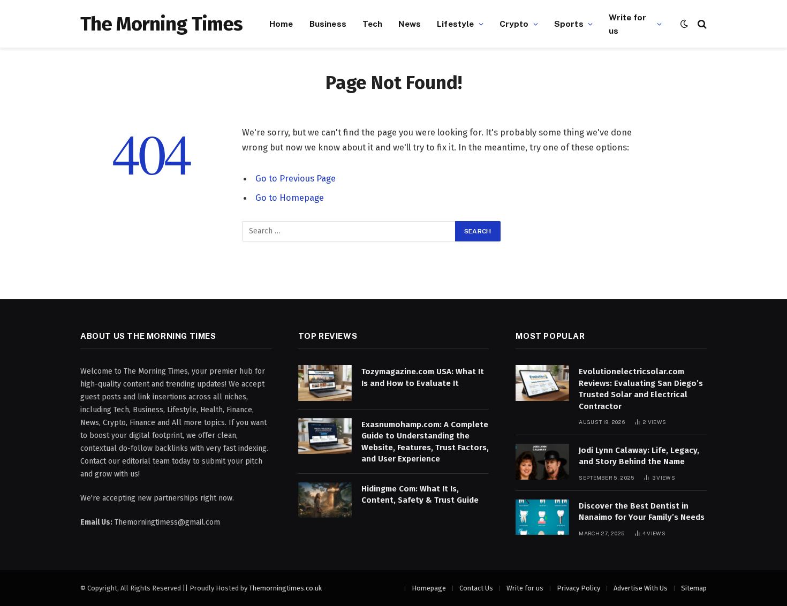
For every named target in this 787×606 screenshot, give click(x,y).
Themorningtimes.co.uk (285, 588)
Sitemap (694, 588)
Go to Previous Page (295, 178)
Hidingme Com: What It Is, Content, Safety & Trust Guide (420, 494)
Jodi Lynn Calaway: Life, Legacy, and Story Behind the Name (639, 455)
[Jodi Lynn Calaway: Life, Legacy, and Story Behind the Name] (542, 462)
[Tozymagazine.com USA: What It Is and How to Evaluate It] (325, 383)
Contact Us (476, 588)
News (409, 23)
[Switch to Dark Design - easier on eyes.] (684, 23)
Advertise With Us (641, 588)
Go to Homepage (289, 197)
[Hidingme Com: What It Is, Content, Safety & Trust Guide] (325, 500)
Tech (372, 23)
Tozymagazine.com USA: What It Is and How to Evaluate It (422, 377)
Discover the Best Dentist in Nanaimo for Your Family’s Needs (642, 511)
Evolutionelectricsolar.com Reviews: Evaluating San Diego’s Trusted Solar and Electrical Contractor (641, 389)
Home (281, 23)
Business (327, 23)
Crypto (514, 23)
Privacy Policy (578, 588)
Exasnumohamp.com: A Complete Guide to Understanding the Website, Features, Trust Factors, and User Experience (425, 442)
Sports (569, 23)
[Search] (701, 24)
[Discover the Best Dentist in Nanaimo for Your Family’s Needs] (542, 517)
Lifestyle (455, 23)
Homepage (429, 588)
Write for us (627, 23)
